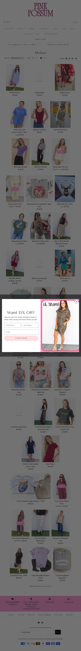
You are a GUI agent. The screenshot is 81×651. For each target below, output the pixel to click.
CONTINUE (21, 338)
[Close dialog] (76, 301)
